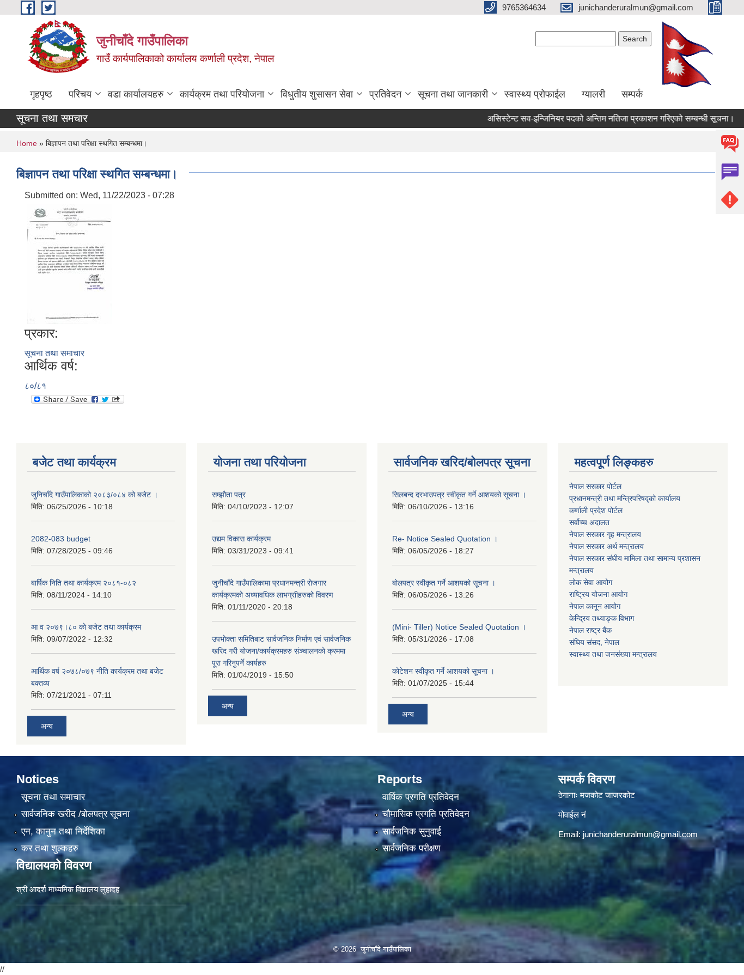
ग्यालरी (593, 94)
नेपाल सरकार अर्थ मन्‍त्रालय (606, 546)
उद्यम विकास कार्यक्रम (241, 538)
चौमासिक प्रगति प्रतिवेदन (425, 814)
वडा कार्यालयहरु (135, 94)
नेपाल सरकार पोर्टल (595, 486)
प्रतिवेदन (385, 94)
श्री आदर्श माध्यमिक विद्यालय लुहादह (67, 889)
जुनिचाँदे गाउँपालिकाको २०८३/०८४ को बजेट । (94, 494)
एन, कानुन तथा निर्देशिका (63, 831)
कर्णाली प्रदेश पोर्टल (596, 510)
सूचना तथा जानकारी (453, 94)
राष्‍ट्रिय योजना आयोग (598, 594)
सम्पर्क (632, 94)
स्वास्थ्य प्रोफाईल (534, 94)
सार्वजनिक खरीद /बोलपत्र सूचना (75, 814)
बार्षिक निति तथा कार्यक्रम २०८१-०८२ (83, 582)
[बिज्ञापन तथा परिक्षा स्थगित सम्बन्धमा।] (69, 263)
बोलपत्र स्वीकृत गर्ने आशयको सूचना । (444, 582)
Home (26, 143)
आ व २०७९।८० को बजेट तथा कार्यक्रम (86, 627)
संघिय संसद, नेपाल (594, 642)
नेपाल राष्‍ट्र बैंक (590, 630)
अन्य (47, 726)
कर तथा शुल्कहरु (49, 848)
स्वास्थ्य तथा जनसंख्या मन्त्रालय (613, 654)
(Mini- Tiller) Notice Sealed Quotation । (459, 627)
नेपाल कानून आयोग (594, 606)
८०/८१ (35, 386)
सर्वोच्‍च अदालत (589, 522)
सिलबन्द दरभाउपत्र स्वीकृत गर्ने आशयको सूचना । (459, 494)
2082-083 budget (60, 538)
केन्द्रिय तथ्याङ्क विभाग (601, 618)
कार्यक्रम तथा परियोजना (222, 94)
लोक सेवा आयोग (590, 582)
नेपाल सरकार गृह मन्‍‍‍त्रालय (605, 534)
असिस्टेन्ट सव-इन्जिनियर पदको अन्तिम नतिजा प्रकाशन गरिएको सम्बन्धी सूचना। (592, 118)
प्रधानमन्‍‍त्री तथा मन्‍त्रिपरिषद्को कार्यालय (624, 498)
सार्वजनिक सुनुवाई (411, 831)
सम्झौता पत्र (229, 494)
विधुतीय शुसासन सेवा (316, 94)
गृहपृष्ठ (41, 94)
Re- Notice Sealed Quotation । (445, 538)
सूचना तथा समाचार (54, 353)
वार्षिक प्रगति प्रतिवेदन (420, 797)
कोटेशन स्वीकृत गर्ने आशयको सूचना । (443, 671)
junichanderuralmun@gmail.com (640, 834)
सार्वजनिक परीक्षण (411, 848)
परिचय (80, 94)
